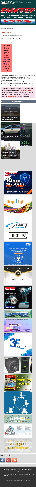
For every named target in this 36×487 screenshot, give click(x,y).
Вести (7, 469)
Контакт (12, 3)
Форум (18, 471)
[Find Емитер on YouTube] (9, 460)
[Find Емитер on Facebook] (3, 460)
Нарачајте (5, 59)
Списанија (13, 469)
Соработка (28, 2)
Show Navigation (3, 3)
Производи (24, 469)
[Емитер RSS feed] (15, 460)
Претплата (15, 2)
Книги (18, 469)
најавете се (6, 63)
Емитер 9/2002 (6, 32)
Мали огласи (11, 471)
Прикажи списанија (7, 28)
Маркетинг (22, 2)
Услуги (7, 3)
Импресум (8, 2)
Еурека (30, 469)
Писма (5, 471)
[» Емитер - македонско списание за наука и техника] (18, 12)
